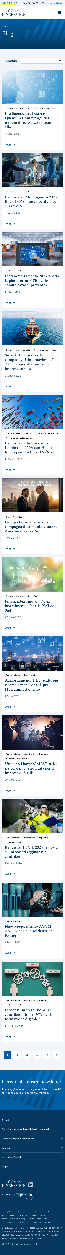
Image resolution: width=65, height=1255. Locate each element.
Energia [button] (6, 1148)
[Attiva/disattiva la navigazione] (59, 12)
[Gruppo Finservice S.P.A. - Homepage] (13, 12)
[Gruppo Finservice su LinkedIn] (30, 1184)
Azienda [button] (6, 1120)
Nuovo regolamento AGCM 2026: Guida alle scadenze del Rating (29, 930)
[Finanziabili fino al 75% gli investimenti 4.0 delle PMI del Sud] (32, 574)
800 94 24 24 (9, 3)
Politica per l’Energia (41, 1222)
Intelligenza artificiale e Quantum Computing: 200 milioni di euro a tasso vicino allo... (29, 120)
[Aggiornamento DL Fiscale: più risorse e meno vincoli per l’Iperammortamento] (32, 653)
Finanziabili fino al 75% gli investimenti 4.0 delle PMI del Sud (30, 605)
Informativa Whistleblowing (13, 1219)
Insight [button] (5, 1166)
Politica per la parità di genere (15, 1222)
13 (46, 1055)
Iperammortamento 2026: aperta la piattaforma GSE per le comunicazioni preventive (32, 280)
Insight (5, 26)
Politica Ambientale (38, 1219)
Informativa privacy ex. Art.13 (14, 1215)
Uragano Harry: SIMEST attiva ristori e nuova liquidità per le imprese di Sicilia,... (31, 768)
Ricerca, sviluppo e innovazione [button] (18, 1138)
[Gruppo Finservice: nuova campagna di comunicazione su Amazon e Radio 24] (32, 495)
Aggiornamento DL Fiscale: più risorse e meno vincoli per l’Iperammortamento (31, 684)
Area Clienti (56, 3)
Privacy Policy (7, 1212)
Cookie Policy (24, 1212)
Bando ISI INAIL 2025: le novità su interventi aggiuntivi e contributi (32, 851)
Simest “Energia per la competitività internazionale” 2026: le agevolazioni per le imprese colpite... (29, 362)
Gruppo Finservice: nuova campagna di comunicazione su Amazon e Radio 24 (31, 526)
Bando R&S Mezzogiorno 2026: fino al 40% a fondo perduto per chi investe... (31, 201)
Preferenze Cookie (43, 1212)
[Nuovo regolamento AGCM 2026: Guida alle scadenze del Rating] (32, 900)
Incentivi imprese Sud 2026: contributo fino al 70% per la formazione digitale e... (29, 1014)
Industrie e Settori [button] (11, 1157)
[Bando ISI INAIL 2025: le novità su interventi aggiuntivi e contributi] (32, 816)
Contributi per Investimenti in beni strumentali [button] (25, 1129)
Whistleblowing (38, 1215)
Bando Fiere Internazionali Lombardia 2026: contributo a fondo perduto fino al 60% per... (31, 447)
